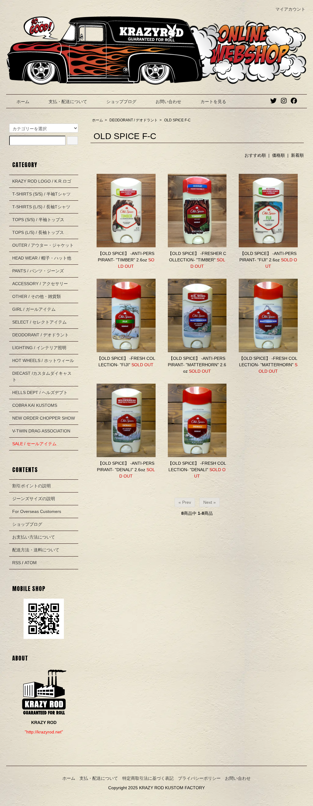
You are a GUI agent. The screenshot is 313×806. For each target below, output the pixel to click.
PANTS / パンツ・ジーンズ (38, 270)
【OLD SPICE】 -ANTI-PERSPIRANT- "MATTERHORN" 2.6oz (197, 365)
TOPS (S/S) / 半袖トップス (38, 219)
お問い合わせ (168, 101)
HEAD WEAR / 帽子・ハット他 (41, 258)
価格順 (278, 155)
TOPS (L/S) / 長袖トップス (38, 232)
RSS (16, 562)
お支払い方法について (33, 537)
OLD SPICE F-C (177, 120)
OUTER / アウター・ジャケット (43, 245)
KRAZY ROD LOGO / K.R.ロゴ (41, 181)
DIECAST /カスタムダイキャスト (42, 376)
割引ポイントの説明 (31, 485)
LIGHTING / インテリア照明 (39, 347)
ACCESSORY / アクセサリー (40, 283)
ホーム (23, 101)
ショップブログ (121, 101)
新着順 (297, 155)
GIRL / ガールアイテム (34, 309)
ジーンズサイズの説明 (33, 498)
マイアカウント (290, 9)
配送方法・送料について (35, 549)
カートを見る (213, 101)
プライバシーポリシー (199, 778)
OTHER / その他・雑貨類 (36, 296)
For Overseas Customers (36, 511)
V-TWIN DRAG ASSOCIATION (41, 430)
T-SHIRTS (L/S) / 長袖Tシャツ (41, 206)
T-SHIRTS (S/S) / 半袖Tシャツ (41, 194)
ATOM (30, 562)
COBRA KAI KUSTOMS (34, 405)
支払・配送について (68, 101)
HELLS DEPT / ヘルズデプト (40, 392)
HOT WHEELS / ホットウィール (43, 360)
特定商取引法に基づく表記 (148, 778)
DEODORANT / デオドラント (133, 120)
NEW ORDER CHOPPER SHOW (43, 418)
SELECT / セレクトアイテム (39, 322)
